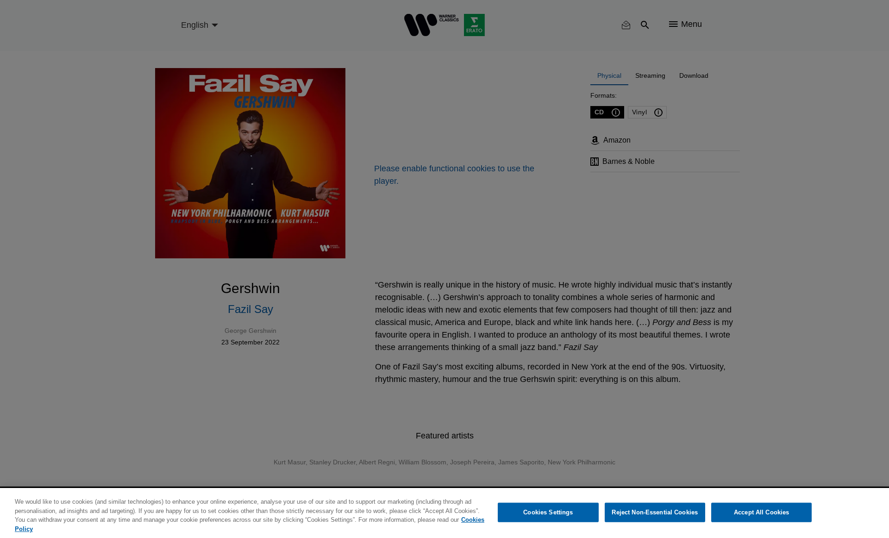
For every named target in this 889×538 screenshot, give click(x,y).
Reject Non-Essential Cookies (655, 512)
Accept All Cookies (761, 512)
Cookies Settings (548, 512)
